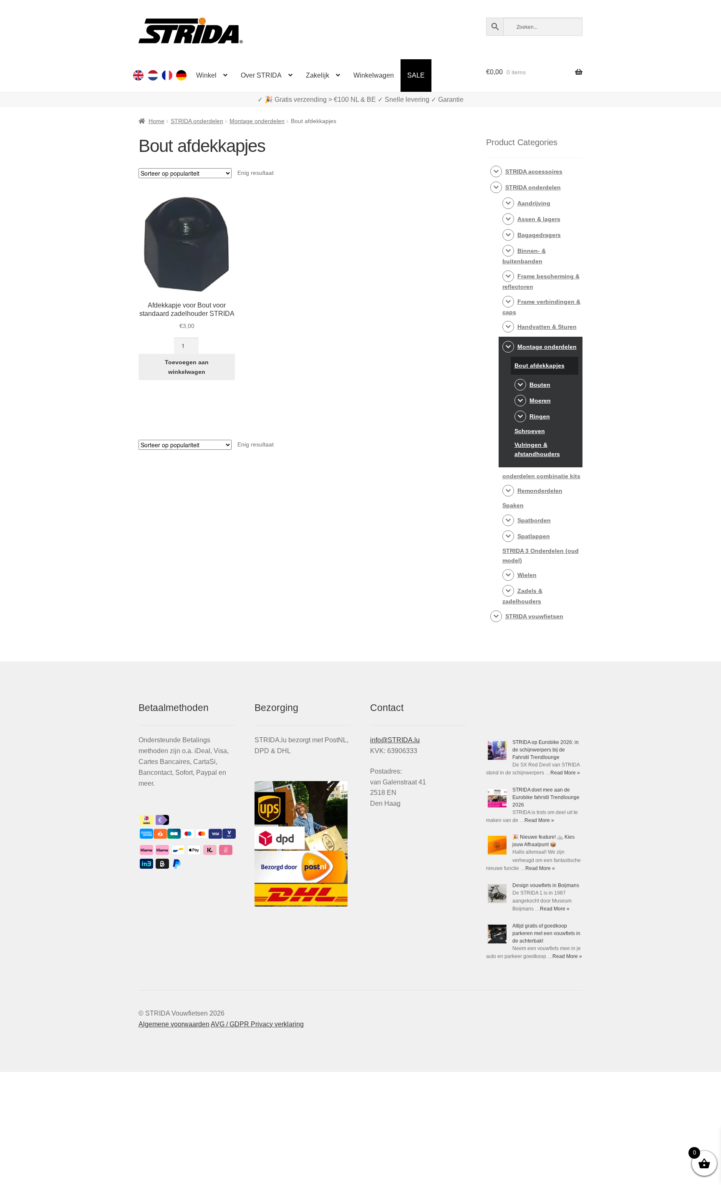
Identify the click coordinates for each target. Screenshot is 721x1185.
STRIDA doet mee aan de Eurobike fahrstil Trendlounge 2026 (546, 797)
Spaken (513, 505)
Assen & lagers (538, 219)
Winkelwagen (373, 75)
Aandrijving (533, 203)
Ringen (539, 416)
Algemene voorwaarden (174, 1024)
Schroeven (529, 431)
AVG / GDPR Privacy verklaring (257, 1024)
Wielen (527, 575)
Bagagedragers (539, 235)
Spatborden (534, 520)
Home (156, 121)
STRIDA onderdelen (197, 121)
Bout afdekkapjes (539, 365)
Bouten (539, 384)
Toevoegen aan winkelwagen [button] (187, 367)
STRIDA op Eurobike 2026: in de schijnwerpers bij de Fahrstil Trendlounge (545, 749)
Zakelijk (317, 75)
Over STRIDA (261, 75)
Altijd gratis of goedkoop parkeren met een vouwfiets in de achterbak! (546, 933)
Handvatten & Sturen (547, 326)
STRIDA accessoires (533, 171)
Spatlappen (533, 536)
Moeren (540, 400)
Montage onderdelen (257, 121)
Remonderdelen (539, 490)
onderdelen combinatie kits (541, 476)
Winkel (206, 75)
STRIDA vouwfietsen (534, 616)
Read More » (565, 773)
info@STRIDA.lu (395, 740)
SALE (416, 75)
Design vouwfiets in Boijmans (545, 885)
